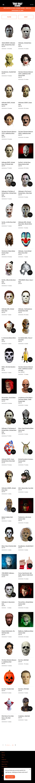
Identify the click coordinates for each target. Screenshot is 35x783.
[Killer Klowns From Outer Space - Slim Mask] (9, 704)
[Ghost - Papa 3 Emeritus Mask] (9, 534)
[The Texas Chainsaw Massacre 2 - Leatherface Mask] (9, 648)
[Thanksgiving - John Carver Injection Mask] (25, 505)
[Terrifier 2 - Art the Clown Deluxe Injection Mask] (25, 150)
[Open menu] (3, 4)
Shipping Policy (5, 761)
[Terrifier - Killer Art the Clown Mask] (9, 268)
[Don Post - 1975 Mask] (25, 677)
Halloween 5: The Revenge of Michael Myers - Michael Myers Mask (9, 430)
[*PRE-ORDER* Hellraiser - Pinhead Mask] (9, 561)
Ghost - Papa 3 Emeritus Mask (9, 546)
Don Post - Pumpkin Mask (8, 689)
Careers (3, 768)
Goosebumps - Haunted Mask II (25, 546)
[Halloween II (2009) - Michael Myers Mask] (9, 476)
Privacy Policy (4, 766)
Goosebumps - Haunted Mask (9, 72)
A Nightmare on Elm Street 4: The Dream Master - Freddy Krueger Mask (25, 399)
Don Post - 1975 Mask (23, 689)
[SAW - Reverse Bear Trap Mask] (25, 476)
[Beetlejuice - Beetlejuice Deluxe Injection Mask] (25, 619)
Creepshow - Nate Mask (24, 716)
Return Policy (4, 764)
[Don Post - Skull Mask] (25, 648)
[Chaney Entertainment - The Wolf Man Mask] (9, 619)
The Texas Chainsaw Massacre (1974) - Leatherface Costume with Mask (25, 368)
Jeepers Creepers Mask (7, 517)
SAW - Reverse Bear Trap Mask (25, 488)
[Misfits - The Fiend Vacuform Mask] (9, 355)
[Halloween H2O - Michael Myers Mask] (9, 297)
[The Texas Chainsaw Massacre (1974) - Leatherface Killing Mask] (9, 120)
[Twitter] (2, 775)
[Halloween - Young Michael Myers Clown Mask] (25, 239)
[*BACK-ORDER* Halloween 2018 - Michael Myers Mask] (9, 31)
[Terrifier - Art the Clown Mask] (9, 210)
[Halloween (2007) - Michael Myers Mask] (9, 91)
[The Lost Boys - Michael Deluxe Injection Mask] (25, 590)
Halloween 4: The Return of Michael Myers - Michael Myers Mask (9, 193)
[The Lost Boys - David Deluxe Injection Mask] (9, 386)
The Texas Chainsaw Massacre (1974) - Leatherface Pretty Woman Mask (25, 73)
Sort (26, 17)
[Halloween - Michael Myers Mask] (25, 31)
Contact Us (4, 759)
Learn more (10, 777)
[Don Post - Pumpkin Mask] (9, 677)
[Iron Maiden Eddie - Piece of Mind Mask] (25, 326)
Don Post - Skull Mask (23, 660)
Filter (9, 17)
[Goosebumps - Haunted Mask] (9, 60)
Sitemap (3, 755)
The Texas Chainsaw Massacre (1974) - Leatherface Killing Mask (9, 133)
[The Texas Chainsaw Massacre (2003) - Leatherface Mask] (25, 120)
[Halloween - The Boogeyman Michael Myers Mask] (25, 297)
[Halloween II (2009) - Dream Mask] (25, 91)
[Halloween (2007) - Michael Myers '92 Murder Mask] (9, 150)
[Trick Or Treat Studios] (17, 4)
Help (3, 757)
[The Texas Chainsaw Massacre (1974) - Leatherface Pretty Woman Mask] (25, 60)
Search (3, 752)
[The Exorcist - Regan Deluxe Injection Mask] (9, 239)
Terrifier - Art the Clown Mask (9, 222)
